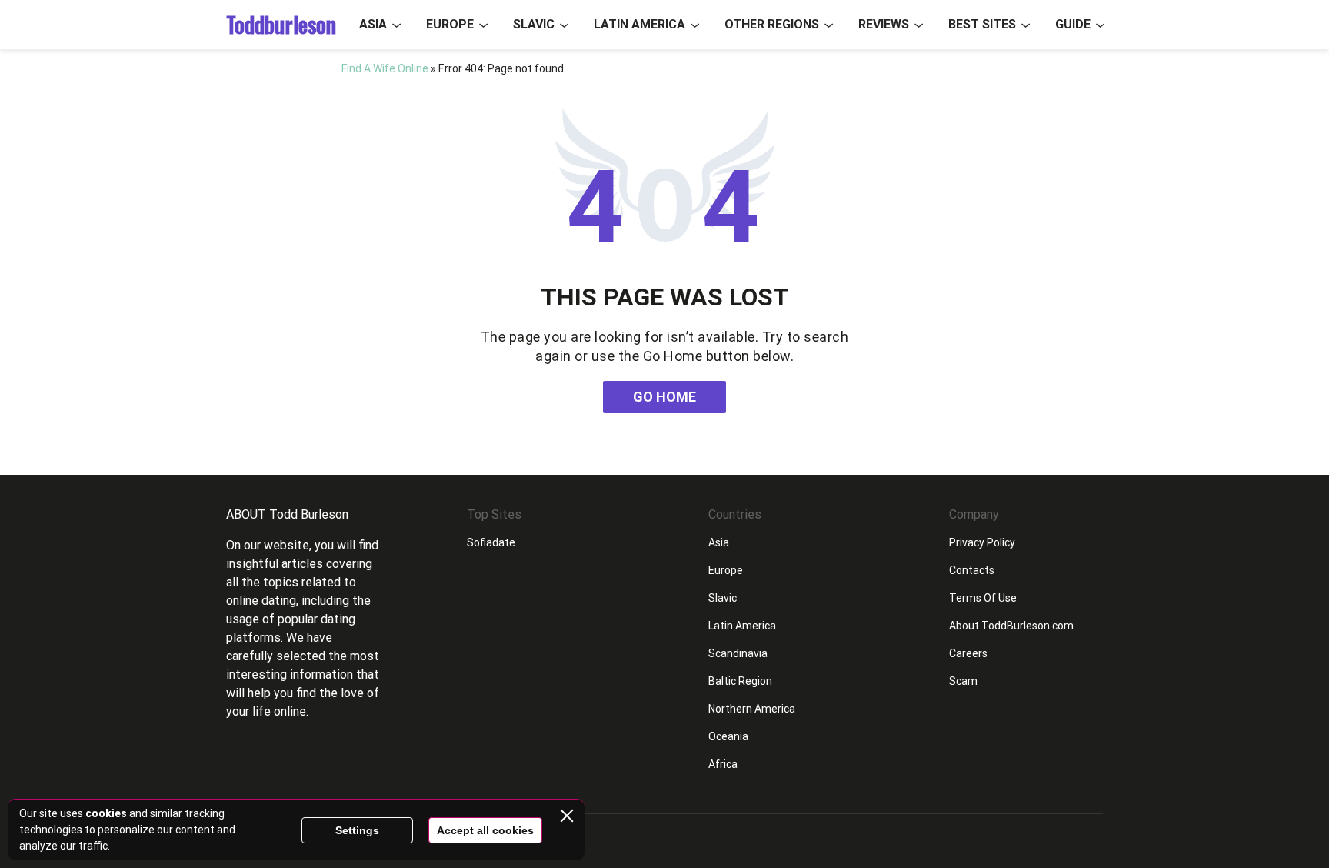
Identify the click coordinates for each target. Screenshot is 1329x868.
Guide (1073, 24)
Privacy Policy (982, 542)
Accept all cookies (485, 830)
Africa (723, 764)
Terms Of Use (983, 598)
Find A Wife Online (384, 68)
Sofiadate (491, 542)
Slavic (534, 24)
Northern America (751, 709)
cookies (106, 813)
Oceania (728, 736)
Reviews (883, 24)
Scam (963, 681)
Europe (450, 24)
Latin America (639, 24)
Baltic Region (740, 681)
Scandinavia (738, 653)
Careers (968, 653)
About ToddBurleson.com (1011, 625)
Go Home (664, 397)
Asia (373, 24)
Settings (357, 830)
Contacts (971, 570)
